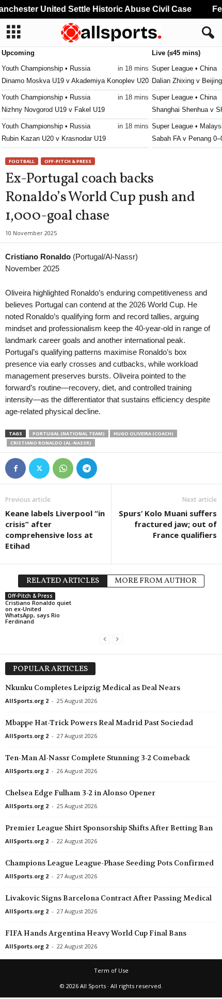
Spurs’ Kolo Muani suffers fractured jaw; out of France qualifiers (168, 524)
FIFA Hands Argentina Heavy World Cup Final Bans (95, 933)
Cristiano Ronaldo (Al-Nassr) (50, 442)
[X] (39, 468)
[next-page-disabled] (117, 638)
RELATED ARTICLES (62, 581)
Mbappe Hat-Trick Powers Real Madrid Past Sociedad (99, 722)
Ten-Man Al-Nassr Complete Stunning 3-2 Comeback (97, 757)
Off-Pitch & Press (67, 161)
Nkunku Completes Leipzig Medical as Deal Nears (92, 687)
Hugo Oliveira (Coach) (143, 433)
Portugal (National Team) (69, 433)
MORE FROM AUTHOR (156, 581)
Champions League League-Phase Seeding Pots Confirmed (109, 862)
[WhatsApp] (63, 468)
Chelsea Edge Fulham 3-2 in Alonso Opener (80, 792)
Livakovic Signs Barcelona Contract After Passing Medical (108, 898)
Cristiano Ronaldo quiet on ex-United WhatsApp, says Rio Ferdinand (38, 612)
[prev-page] (105, 638)
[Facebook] (15, 468)
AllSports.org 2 (27, 701)
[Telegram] (86, 468)
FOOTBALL (22, 161)
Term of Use (111, 970)
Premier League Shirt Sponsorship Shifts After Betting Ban (109, 827)
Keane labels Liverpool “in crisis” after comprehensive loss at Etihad (55, 529)
